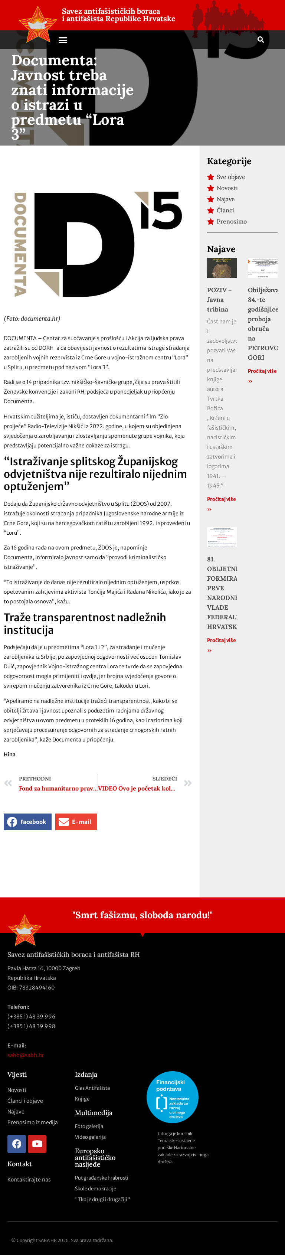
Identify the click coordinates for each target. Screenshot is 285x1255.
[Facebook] (16, 1144)
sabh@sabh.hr (25, 1055)
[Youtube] (37, 1144)
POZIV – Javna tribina (219, 299)
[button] (63, 40)
